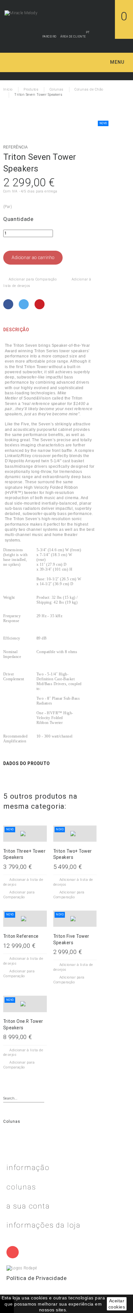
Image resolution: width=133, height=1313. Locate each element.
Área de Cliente (73, 36)
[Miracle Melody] (21, 13)
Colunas (11, 1121)
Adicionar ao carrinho (33, 257)
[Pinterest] (40, 304)
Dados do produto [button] (26, 763)
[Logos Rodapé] (21, 1267)
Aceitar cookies (116, 1303)
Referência (15, 147)
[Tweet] (24, 304)
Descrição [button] (16, 329)
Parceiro (49, 36)
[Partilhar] (9, 304)
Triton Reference (21, 936)
